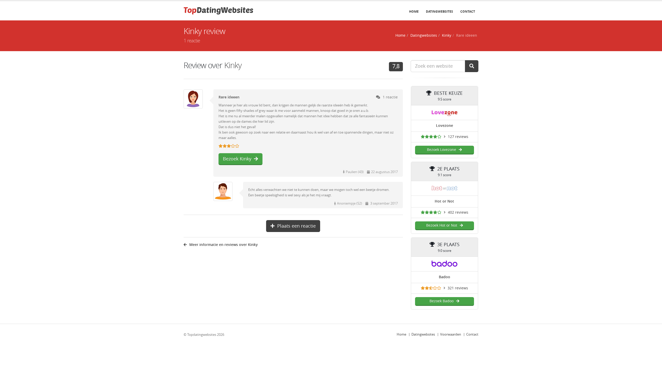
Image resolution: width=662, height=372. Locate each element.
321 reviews (458, 288)
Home (414, 11)
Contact (467, 11)
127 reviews (458, 137)
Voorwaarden (450, 334)
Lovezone (444, 125)
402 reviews (458, 212)
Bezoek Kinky (237, 159)
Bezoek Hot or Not (441, 225)
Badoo (444, 277)
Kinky (446, 35)
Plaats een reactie (296, 226)
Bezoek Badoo (442, 301)
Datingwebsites (439, 11)
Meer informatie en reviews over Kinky (223, 245)
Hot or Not (444, 201)
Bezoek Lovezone (441, 150)
